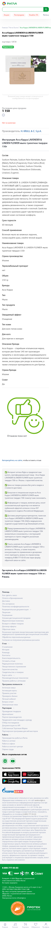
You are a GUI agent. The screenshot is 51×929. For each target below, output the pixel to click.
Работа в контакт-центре (12, 747)
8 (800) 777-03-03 (29, 814)
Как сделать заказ (9, 595)
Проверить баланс (10, 696)
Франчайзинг (7, 714)
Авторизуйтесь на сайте (12, 460)
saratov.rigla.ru (40, 800)
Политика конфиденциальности (15, 607)
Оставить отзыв (8, 661)
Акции (6, 15)
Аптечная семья (9, 688)
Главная (5, 28)
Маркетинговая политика (13, 621)
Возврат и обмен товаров (13, 624)
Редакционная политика (12, 664)
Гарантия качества (10, 670)
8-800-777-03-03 (10, 868)
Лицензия (6, 613)
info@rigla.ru (21, 898)
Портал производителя (12, 717)
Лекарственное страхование (14, 667)
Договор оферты (9, 627)
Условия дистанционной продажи (16, 618)
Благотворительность (11, 658)
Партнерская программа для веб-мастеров (20, 731)
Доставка (6, 601)
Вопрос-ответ (8, 702)
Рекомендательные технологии (15, 678)
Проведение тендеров (11, 712)
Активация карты (9, 691)
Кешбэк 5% (33, 15)
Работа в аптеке (8, 741)
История (5, 650)
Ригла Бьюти (13, 28)
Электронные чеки (10, 705)
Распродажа (19, 15)
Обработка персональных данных (16, 637)
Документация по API (11, 726)
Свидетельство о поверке (13, 672)
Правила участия (9, 693)
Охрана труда (8, 750)
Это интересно (8, 604)
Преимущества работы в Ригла (14, 738)
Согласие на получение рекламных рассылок (21, 640)
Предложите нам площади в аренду (17, 720)
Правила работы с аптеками (14, 681)
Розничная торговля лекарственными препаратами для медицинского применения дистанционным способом (25, 633)
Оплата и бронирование (12, 598)
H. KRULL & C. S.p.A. (31, 131)
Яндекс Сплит (8, 47)
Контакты (6, 655)
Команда (6, 653)
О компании (7, 647)
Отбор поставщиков (10, 723)
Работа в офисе (8, 744)
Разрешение (7, 615)
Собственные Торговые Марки (14, 729)
